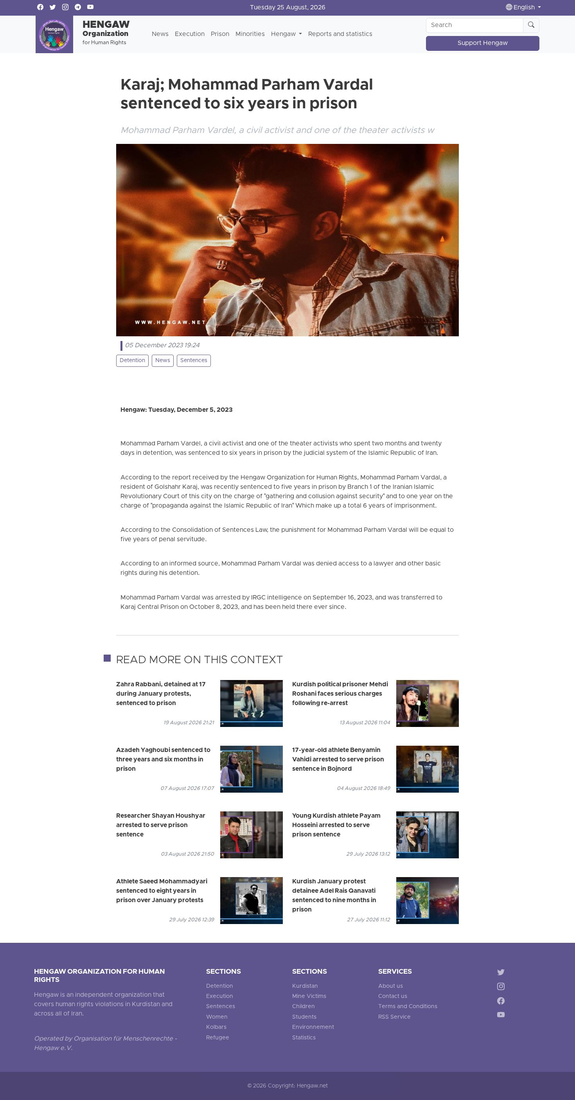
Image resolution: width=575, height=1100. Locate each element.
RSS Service (394, 1017)
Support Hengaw (483, 43)
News (160, 34)
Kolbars (216, 1027)
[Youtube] (502, 1016)
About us (390, 986)
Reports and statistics (340, 34)
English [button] (524, 8)
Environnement (313, 1027)
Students (304, 1017)
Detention (132, 360)
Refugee (217, 1038)
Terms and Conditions (407, 1006)
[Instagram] (502, 987)
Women (217, 1017)
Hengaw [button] (284, 34)
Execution (190, 34)
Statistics (304, 1038)
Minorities (250, 34)
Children (303, 1006)
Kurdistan (305, 986)
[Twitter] (502, 973)
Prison (220, 34)
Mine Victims (309, 996)
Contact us (392, 996)
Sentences (193, 360)
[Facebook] (502, 1002)
